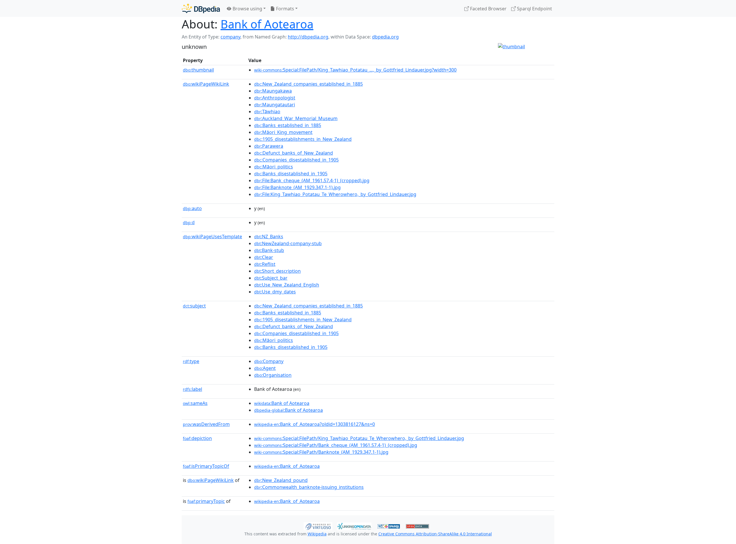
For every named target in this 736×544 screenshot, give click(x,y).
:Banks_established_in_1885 (287, 125)
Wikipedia (317, 534)
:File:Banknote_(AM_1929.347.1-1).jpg (297, 187)
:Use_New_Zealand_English (286, 285)
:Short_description (277, 271)
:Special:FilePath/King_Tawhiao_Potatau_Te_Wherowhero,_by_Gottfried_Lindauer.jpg (359, 438)
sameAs (195, 403)
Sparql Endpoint (534, 8)
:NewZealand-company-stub (288, 243)
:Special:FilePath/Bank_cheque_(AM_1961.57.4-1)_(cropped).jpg (335, 445)
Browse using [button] (246, 8)
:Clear (263, 257)
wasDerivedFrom (206, 424)
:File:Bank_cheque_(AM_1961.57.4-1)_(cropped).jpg (311, 180)
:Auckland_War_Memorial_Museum (296, 118)
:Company (268, 361)
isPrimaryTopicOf (206, 466)
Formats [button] (284, 8)
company (230, 37)
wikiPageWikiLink (206, 84)
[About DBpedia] (201, 8)
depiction (197, 438)
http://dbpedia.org (308, 37)
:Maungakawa (273, 91)
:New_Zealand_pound (281, 480)
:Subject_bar (271, 278)
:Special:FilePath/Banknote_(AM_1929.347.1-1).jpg (321, 452)
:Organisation (273, 375)
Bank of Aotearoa (267, 24)
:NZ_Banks (268, 236)
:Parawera (268, 146)
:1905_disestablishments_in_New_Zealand (303, 139)
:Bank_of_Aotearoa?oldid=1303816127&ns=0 (314, 424)
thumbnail (198, 70)
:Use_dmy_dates (275, 292)
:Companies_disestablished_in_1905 (296, 160)
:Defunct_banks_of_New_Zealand (293, 153)
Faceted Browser (488, 8)
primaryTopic (206, 501)
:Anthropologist (274, 98)
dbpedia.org (385, 37)
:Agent (265, 368)
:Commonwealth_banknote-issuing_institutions (309, 487)
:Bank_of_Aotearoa (287, 466)
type (191, 361)
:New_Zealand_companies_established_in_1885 (308, 84)
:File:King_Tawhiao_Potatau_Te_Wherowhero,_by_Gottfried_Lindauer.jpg (335, 194)
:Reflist (264, 264)
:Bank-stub (269, 250)
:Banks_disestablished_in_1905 (290, 173)
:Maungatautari (274, 104)
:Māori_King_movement (283, 132)
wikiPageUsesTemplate (212, 236)
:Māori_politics (273, 167)
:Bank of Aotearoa (281, 403)
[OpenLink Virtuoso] (318, 525)
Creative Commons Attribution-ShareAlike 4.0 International (435, 534)
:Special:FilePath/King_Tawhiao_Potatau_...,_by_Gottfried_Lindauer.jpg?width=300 (355, 70)
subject (194, 306)
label (192, 389)
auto (192, 208)
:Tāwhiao (267, 111)
